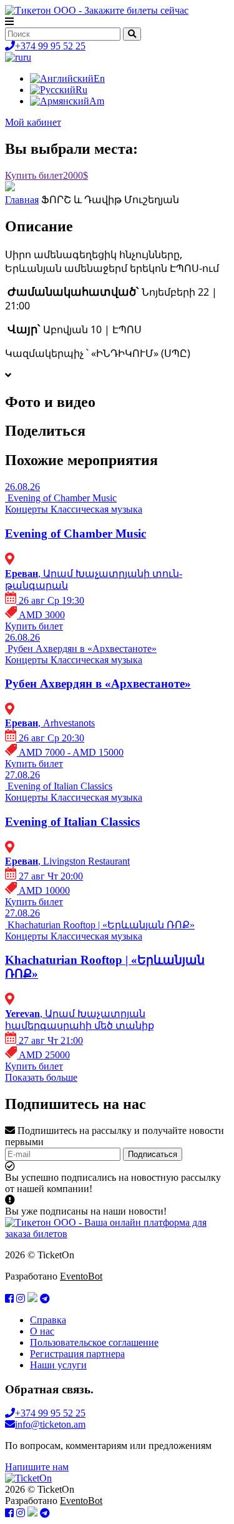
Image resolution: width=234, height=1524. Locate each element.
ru (27, 57)
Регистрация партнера (77, 1353)
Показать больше (41, 1077)
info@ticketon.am (50, 1424)
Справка (48, 1320)
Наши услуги (58, 1365)
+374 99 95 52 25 (50, 46)
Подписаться (152, 1154)
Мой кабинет (33, 122)
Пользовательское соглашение (94, 1342)
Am (96, 101)
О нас (42, 1331)
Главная (22, 199)
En (99, 78)
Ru (81, 89)
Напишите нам (37, 1466)
